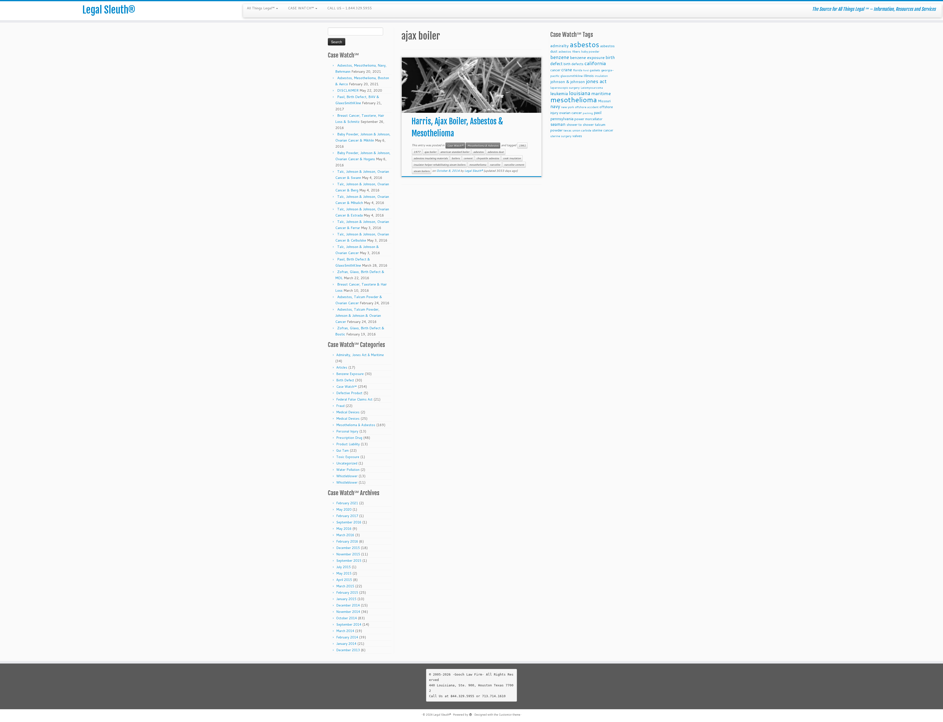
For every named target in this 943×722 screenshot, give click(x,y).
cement (468, 158)
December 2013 (348, 650)
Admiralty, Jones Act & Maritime (360, 355)
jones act (596, 81)
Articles (341, 367)
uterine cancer (602, 130)
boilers (456, 158)
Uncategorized (346, 463)
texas (567, 130)
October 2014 (346, 618)
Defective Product (349, 393)
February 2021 (347, 503)
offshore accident (586, 107)
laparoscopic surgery (565, 88)
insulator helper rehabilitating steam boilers (439, 164)
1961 (522, 145)
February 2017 (347, 516)
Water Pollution (348, 469)
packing (588, 113)
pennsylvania (561, 118)
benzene (559, 57)
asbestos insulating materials (431, 158)
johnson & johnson (567, 81)
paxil (597, 112)
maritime (601, 93)
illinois (589, 75)
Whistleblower (347, 476)
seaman (558, 124)
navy (555, 106)
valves (577, 135)
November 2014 (348, 611)
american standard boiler (454, 152)
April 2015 (344, 580)
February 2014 (347, 637)
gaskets (595, 70)
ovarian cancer (570, 112)
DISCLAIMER (348, 90)
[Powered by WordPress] (470, 713)
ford (586, 70)
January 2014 (346, 643)
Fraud (340, 406)
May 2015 (343, 573)
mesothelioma (477, 164)
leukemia (559, 93)
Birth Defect (345, 380)
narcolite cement (514, 164)
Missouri (604, 101)
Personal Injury (347, 431)
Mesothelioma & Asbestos (355, 425)
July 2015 (343, 567)
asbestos (478, 152)
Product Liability (348, 444)
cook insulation (512, 158)
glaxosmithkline (571, 75)
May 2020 (343, 509)
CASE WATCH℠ (301, 8)
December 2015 (348, 548)
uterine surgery (560, 136)
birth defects (573, 63)
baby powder (590, 51)
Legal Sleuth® (108, 10)
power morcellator (588, 118)
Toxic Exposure (347, 457)
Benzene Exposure (350, 374)
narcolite (495, 164)
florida (577, 70)
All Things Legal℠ (261, 8)
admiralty (559, 45)
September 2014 (348, 624)
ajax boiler (430, 152)
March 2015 (345, 586)
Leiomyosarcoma (592, 88)
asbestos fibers (569, 51)
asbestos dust (495, 152)
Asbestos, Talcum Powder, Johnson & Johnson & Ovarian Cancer (358, 315)
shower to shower (580, 124)
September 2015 (348, 560)
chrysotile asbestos (487, 158)
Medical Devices (348, 412)
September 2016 (348, 522)
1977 (417, 152)
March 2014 (345, 631)
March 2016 (345, 535)
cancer (555, 70)
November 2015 (348, 554)
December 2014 (348, 605)
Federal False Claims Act (354, 399)
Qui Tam (342, 450)
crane (566, 69)
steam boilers (422, 171)
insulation (601, 76)
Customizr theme (509, 715)
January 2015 (346, 599)
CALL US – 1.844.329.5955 (349, 8)
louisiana (579, 93)
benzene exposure (587, 57)
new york (567, 107)
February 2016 (347, 541)
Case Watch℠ (346, 386)
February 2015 (347, 592)
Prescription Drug (349, 437)
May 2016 (343, 528)
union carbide (581, 130)
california (595, 63)
